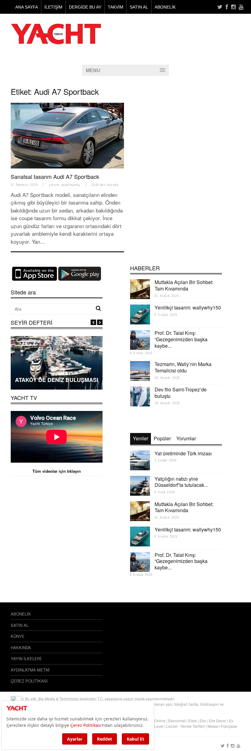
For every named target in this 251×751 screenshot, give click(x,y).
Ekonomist (176, 720)
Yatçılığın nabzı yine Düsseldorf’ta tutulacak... (181, 482)
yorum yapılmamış (64, 185)
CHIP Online (154, 720)
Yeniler (140, 438)
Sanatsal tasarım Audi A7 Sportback (55, 176)
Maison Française (222, 726)
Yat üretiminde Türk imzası (183, 453)
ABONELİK (165, 7)
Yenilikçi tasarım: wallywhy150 (188, 307)
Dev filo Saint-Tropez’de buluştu (181, 392)
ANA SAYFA (26, 7)
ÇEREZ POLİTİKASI (29, 681)
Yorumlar (186, 438)
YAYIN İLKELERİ (26, 658)
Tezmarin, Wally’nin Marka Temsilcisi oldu (183, 367)
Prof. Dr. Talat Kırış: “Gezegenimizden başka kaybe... (181, 339)
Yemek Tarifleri (192, 726)
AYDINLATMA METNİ (30, 670)
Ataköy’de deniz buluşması (56, 380)
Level (158, 726)
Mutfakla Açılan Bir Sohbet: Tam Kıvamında (184, 285)
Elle (203, 720)
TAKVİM (115, 7)
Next (100, 322)
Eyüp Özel (56, 370)
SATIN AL (139, 7)
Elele (192, 720)
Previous (93, 322)
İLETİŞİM (53, 7)
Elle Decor (217, 720)
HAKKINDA (21, 647)
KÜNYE (17, 636)
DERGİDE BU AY (85, 7)
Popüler (162, 438)
